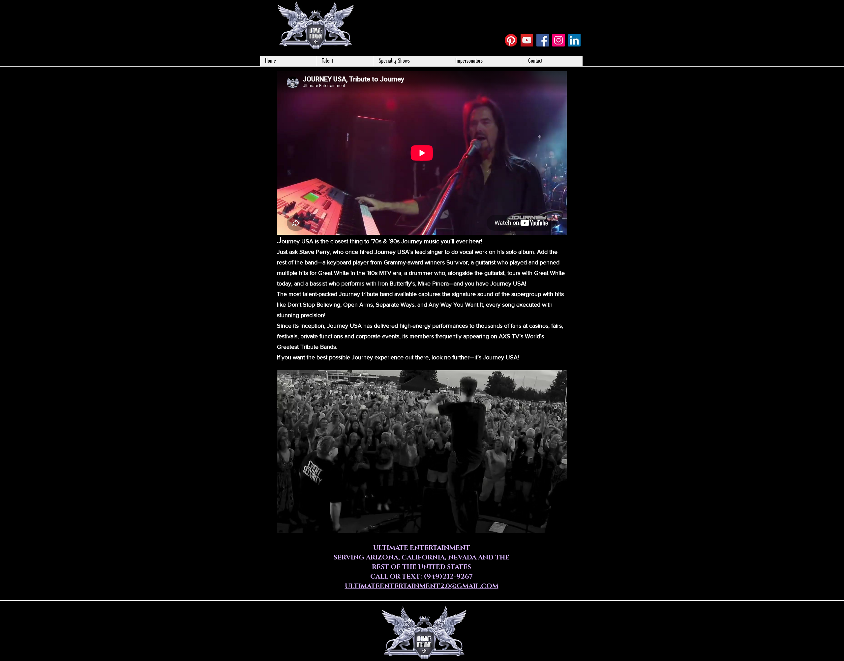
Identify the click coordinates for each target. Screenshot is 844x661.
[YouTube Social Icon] (527, 40)
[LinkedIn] (574, 40)
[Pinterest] (511, 40)
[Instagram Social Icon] (558, 40)
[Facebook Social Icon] (542, 40)
